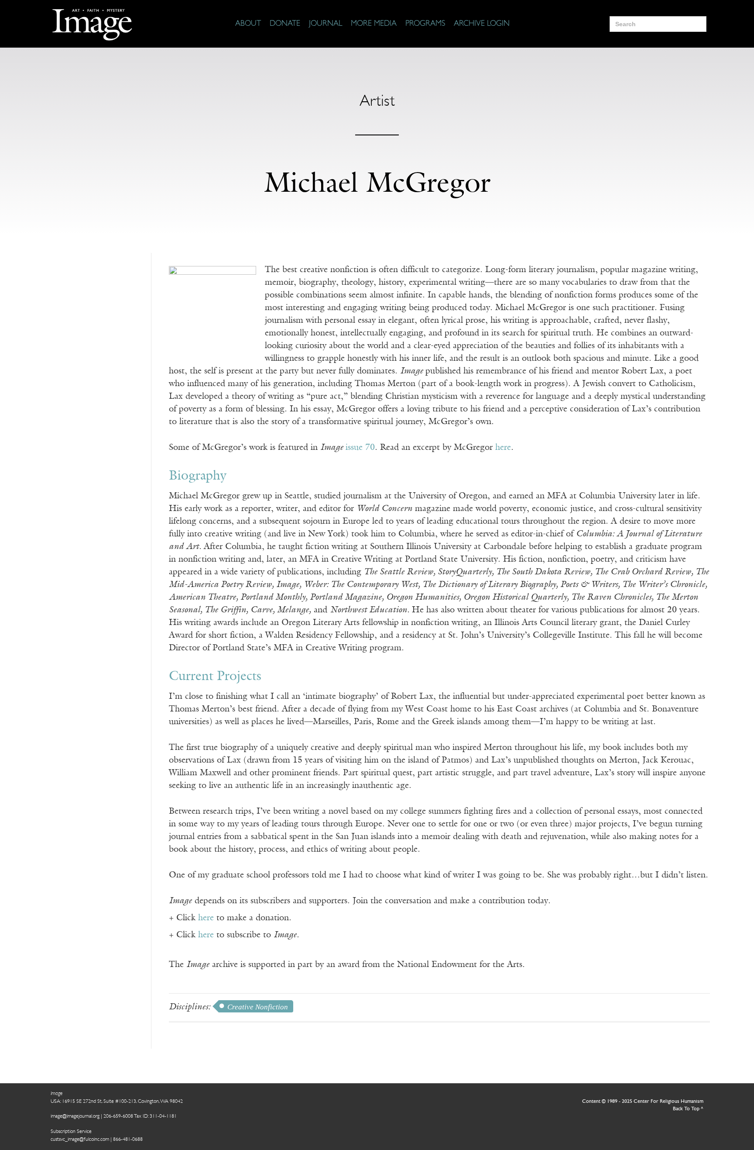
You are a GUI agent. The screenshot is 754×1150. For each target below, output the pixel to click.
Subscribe (582, 1116)
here (503, 447)
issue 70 (360, 447)
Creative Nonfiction (257, 1007)
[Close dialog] (734, 1007)
